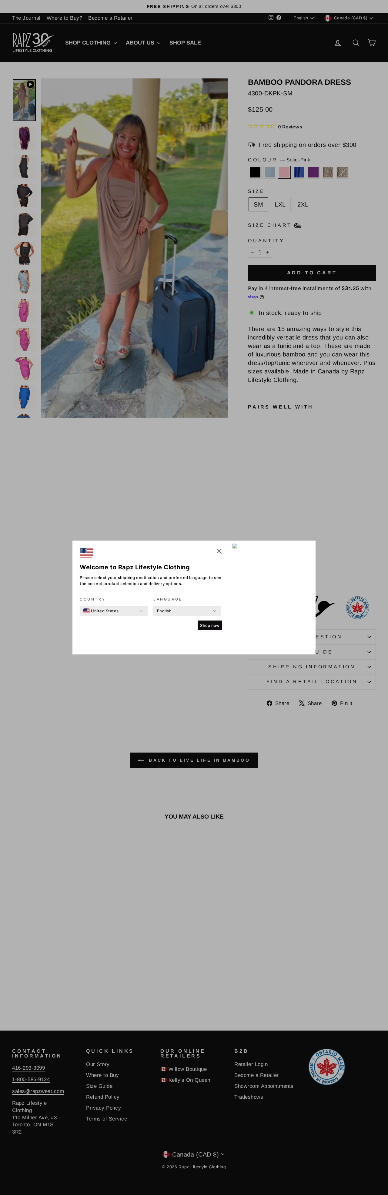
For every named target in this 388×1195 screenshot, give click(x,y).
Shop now (210, 625)
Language (167, 599)
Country (92, 599)
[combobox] (101, 611)
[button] (219, 552)
